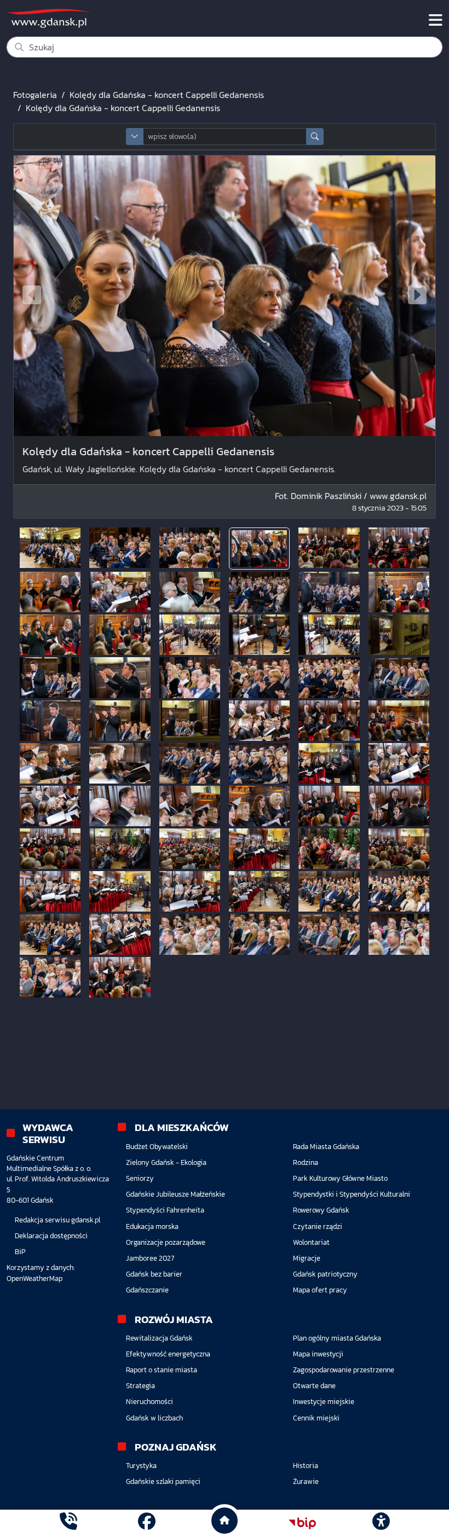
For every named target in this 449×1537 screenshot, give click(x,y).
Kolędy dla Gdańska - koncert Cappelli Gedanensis (167, 94)
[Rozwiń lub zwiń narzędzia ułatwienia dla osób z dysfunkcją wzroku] (380, 1523)
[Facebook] (147, 1523)
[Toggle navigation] (435, 20)
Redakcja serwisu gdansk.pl (57, 1220)
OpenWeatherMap (34, 1278)
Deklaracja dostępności (51, 1236)
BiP (20, 1251)
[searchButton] (315, 136)
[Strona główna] (68, 1523)
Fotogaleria (35, 94)
